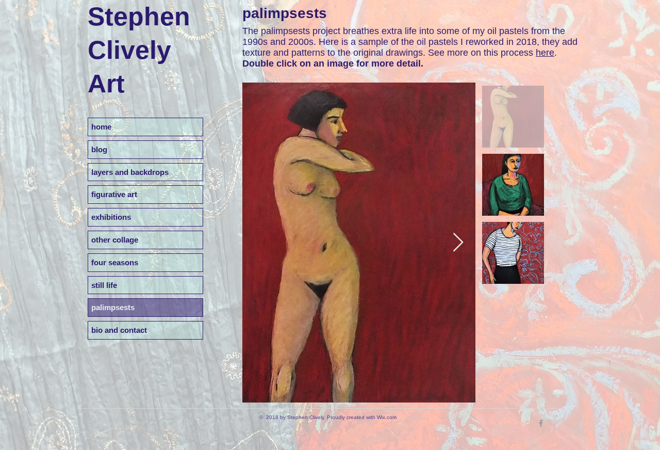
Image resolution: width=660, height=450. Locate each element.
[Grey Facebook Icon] (541, 423)
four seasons (114, 262)
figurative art (114, 194)
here (545, 52)
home (101, 126)
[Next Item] (458, 243)
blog (99, 149)
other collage (114, 239)
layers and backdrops (130, 172)
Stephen (139, 16)
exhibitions (111, 217)
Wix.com (387, 417)
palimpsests (113, 307)
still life (104, 285)
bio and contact (119, 330)
